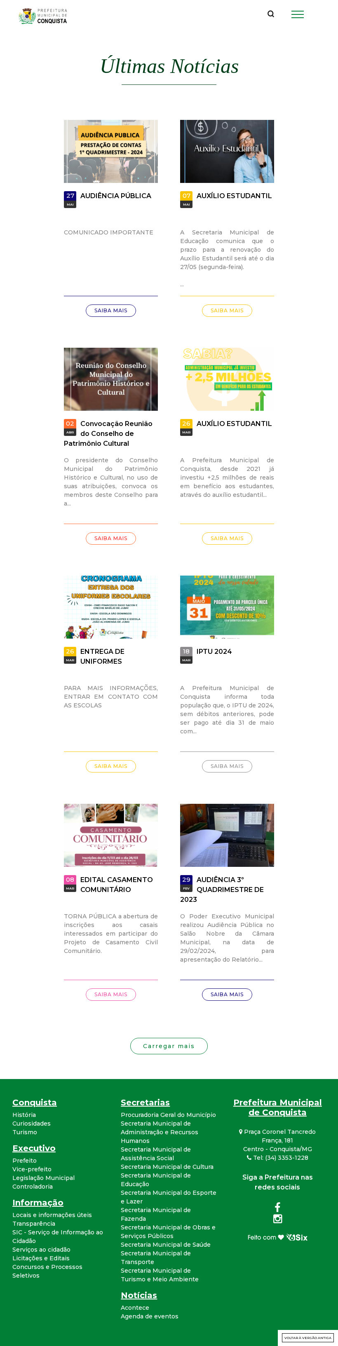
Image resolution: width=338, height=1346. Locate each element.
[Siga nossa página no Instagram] (277, 1220)
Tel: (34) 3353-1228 (279, 1157)
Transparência (33, 1223)
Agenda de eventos (149, 1316)
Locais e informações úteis (52, 1215)
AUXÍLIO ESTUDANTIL (234, 196)
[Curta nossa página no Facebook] (277, 1209)
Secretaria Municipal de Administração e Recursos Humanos (159, 1132)
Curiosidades (31, 1123)
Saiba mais (110, 310)
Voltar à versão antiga (307, 1338)
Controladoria (32, 1186)
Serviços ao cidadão (41, 1249)
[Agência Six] (277, 1236)
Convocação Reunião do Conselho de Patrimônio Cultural (108, 433)
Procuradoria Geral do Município (168, 1115)
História (24, 1115)
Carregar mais (169, 1046)
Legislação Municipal (43, 1178)
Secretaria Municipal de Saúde (166, 1244)
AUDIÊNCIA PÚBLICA (115, 196)
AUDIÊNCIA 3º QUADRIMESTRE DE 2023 (222, 890)
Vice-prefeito (32, 1169)
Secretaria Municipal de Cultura (167, 1166)
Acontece (135, 1307)
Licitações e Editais (41, 1258)
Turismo (24, 1132)
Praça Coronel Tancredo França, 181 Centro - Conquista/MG (279, 1140)
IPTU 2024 (214, 652)
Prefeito (24, 1160)
